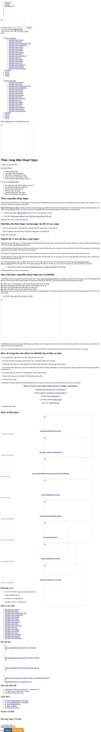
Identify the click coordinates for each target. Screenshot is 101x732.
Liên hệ (7, 4)
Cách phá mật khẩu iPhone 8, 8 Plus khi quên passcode (22, 668)
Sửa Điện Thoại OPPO (16, 51)
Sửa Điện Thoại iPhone (16, 40)
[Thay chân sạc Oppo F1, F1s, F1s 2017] (50, 585)
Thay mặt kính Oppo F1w (50, 537)
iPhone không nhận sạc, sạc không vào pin (18, 682)
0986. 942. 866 (54, 403)
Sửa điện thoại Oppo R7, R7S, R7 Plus (50, 431)
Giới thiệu (8, 70)
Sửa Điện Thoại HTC (15, 54)
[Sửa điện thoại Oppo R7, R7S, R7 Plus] (50, 437)
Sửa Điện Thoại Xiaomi (16, 67)
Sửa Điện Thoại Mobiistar (17, 65)
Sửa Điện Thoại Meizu (16, 61)
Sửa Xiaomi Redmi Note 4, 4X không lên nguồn (41, 267)
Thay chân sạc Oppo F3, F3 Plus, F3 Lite (50, 452)
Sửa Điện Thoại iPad (15, 42)
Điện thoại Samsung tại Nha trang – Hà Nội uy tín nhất (22, 658)
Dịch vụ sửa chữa (10, 38)
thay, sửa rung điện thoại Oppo (48, 279)
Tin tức (7, 72)
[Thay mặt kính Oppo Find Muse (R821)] (50, 522)
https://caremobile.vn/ (53, 396)
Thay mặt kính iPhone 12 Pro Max (18, 702)
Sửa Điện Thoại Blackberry (17, 68)
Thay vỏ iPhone (12, 706)
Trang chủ (8, 2)
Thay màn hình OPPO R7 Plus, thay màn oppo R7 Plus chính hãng (50, 473)
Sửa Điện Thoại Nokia (16, 59)
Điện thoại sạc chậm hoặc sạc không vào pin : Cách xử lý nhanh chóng (27, 678)
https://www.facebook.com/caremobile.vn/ (53, 393)
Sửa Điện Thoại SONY (16, 47)
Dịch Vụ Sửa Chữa (13, 708)
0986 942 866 (21, 213)
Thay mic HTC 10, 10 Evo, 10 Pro (22, 296)
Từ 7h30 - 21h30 (23, 31)
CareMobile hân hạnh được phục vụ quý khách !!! (50, 389)
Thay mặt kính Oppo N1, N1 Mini (50, 495)
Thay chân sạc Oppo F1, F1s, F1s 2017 (50, 580)
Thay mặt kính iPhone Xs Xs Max (17, 700)
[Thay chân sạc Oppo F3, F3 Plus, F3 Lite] (50, 458)
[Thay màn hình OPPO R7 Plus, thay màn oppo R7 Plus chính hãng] (50, 479)
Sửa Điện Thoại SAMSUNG (18, 45)
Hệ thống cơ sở (9, 6)
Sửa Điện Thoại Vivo (15, 63)
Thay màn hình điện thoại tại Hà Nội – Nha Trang (20, 648)
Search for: (4, 27)
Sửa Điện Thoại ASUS (16, 49)
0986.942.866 (18, 29)
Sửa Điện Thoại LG (15, 58)
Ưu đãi (7, 74)
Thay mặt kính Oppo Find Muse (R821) (50, 516)
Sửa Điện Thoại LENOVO (17, 56)
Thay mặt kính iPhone (14, 704)
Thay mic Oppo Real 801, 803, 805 (50, 558)
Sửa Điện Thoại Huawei (16, 52)
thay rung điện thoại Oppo (18, 245)
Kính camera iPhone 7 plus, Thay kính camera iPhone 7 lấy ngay (31, 216)
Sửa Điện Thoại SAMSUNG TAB (19, 43)
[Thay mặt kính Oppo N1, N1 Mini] (50, 500)
